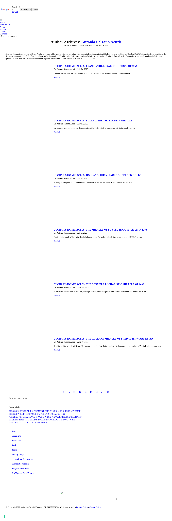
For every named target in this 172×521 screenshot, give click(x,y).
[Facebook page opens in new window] (7, 497)
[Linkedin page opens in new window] (18, 497)
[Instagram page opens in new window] (22, 497)
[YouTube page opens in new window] (15, 497)
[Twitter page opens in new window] (11, 497)
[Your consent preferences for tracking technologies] (4, 516)
